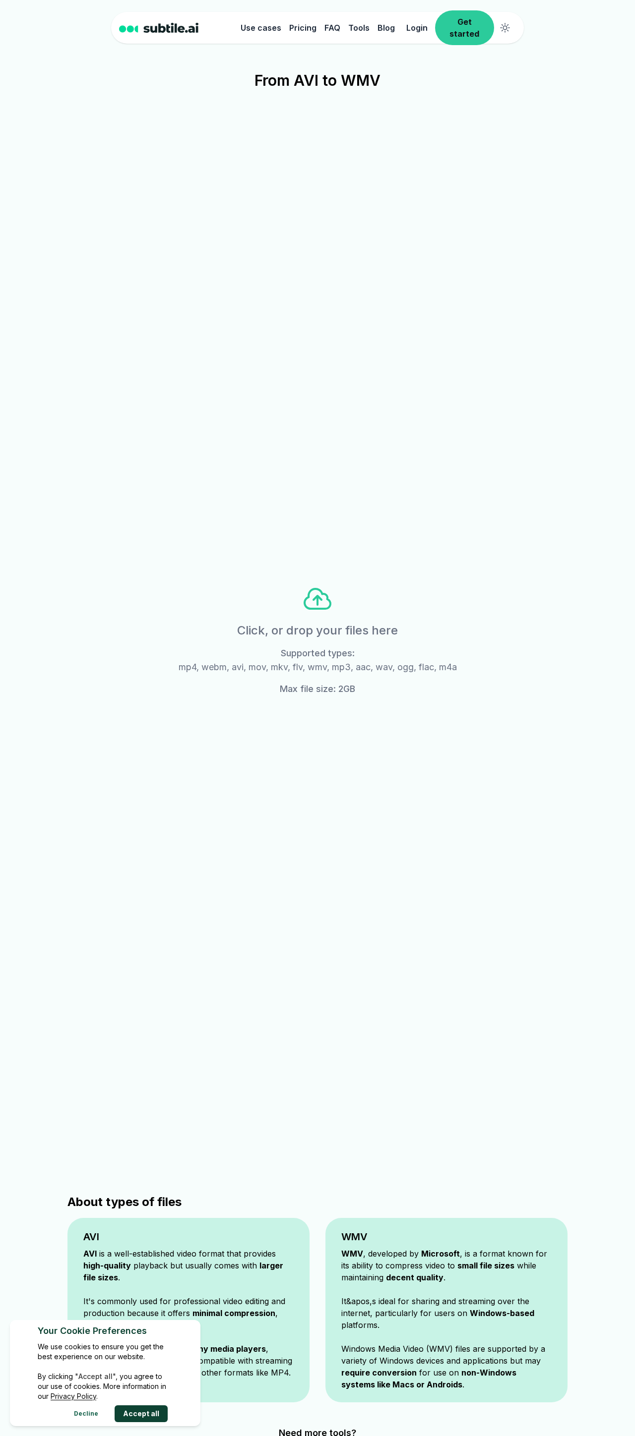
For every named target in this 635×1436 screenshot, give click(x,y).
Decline (86, 1413)
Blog (386, 28)
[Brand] (178, 28)
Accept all (141, 1413)
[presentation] (317, 639)
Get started (464, 28)
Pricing (303, 28)
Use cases (261, 28)
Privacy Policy (73, 1396)
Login (417, 28)
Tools (359, 28)
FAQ (332, 28)
